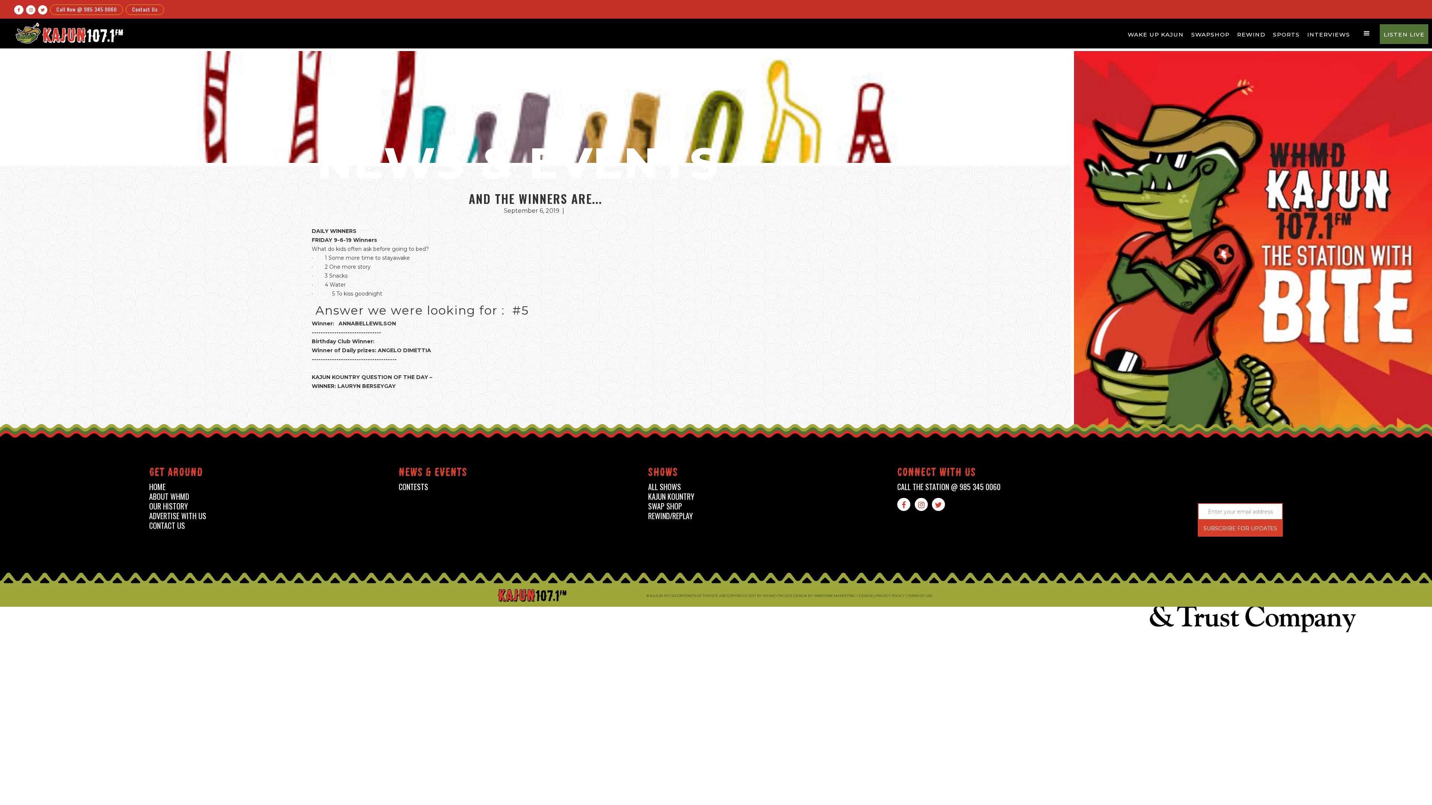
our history (168, 506)
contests (413, 487)
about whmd (169, 497)
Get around (176, 473)
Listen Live (1404, 34)
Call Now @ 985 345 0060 (86, 9)
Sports (1286, 34)
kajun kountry (671, 497)
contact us (167, 526)
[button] (1367, 33)
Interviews (1328, 34)
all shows (664, 487)
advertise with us (177, 516)
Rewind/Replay (670, 516)
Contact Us (145, 9)
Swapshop (1210, 34)
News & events (433, 473)
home (157, 487)
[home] (68, 33)
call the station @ (949, 487)
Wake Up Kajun (1156, 34)
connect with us (936, 473)
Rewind (1251, 34)
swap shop (665, 506)
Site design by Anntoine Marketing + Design (829, 596)
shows (663, 473)
